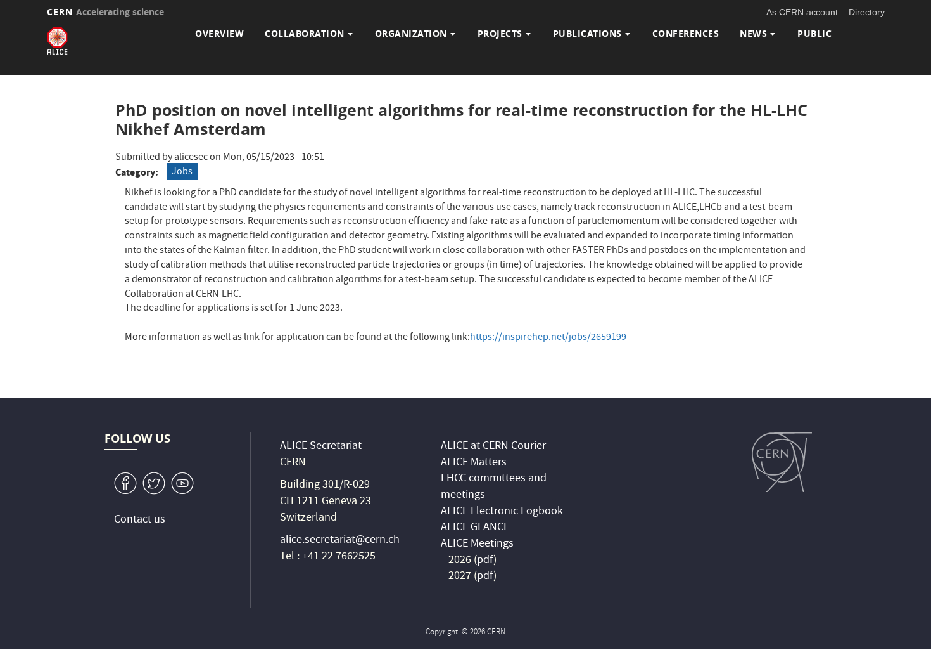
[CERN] (782, 462)
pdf (485, 560)
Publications (587, 33)
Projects (500, 33)
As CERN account (802, 12)
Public (814, 33)
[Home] (57, 41)
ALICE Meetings (477, 544)
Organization (411, 33)
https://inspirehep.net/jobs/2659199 (548, 338)
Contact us (139, 520)
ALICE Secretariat (321, 446)
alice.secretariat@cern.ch (340, 540)
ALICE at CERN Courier (493, 446)
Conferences (685, 33)
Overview (219, 33)
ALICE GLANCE (475, 527)
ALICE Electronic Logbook (502, 512)
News (753, 33)
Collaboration (305, 33)
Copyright (443, 633)
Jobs (182, 172)
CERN (106, 12)
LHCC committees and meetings (494, 487)
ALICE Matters (474, 463)
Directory (867, 12)
